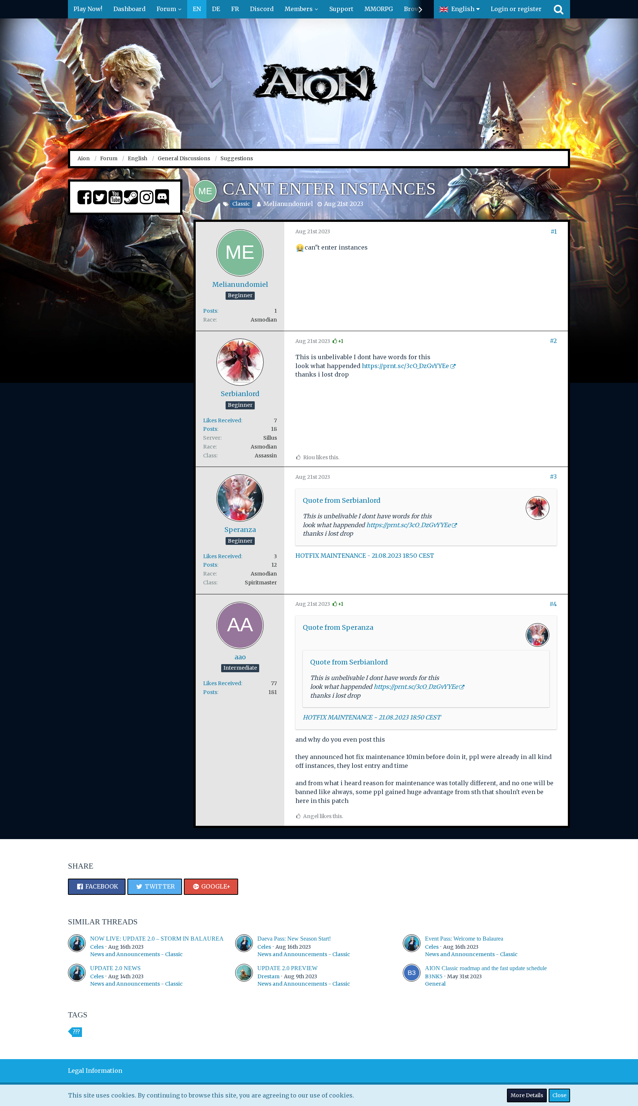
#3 (553, 476)
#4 (553, 604)
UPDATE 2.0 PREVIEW (287, 968)
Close (559, 1095)
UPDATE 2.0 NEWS (115, 968)
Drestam (268, 976)
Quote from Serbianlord (342, 500)
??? (76, 1032)
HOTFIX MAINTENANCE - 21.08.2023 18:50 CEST (364, 555)
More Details (527, 1095)
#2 (553, 340)
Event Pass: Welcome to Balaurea (464, 938)
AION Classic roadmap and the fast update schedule (486, 968)
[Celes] (77, 946)
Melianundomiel (288, 203)
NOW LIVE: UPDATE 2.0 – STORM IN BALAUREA (157, 938)
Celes (97, 947)
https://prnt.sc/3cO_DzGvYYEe (405, 366)
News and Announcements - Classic (136, 954)
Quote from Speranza (338, 627)
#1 (553, 231)
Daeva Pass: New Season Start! (294, 938)
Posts (210, 311)
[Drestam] (244, 976)
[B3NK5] (412, 976)
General (435, 983)
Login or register (516, 9)
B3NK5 (434, 976)
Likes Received (222, 420)
